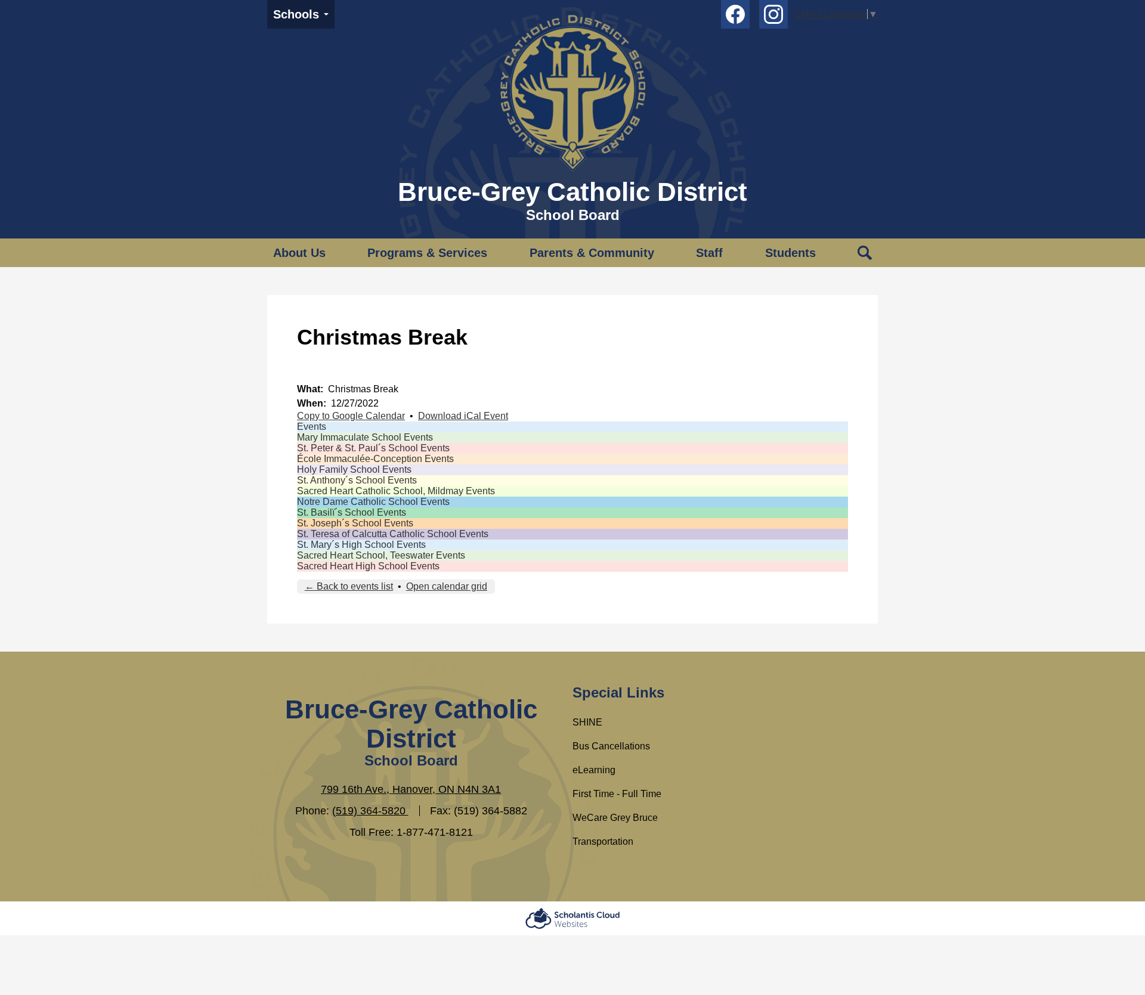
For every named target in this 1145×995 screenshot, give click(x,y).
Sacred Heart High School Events (368, 566)
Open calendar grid (446, 586)
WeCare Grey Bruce (615, 818)
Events (311, 426)
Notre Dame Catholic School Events (373, 502)
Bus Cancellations (611, 746)
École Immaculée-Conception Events (375, 459)
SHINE (587, 722)
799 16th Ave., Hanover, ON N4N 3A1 (411, 789)
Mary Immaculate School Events (365, 437)
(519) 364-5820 (370, 811)
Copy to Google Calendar (351, 416)
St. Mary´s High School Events (361, 545)
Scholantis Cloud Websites (572, 918)
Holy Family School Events (354, 469)
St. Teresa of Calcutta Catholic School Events (392, 534)
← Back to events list (349, 586)
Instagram (773, 14)
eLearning (593, 770)
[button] (299, 252)
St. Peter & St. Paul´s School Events (373, 448)
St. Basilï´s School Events (351, 512)
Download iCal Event (463, 416)
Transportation (602, 841)
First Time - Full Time (616, 794)
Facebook (735, 14)
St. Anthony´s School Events (357, 480)
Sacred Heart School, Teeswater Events (381, 555)
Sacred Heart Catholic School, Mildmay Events (396, 491)
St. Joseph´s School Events (355, 523)
